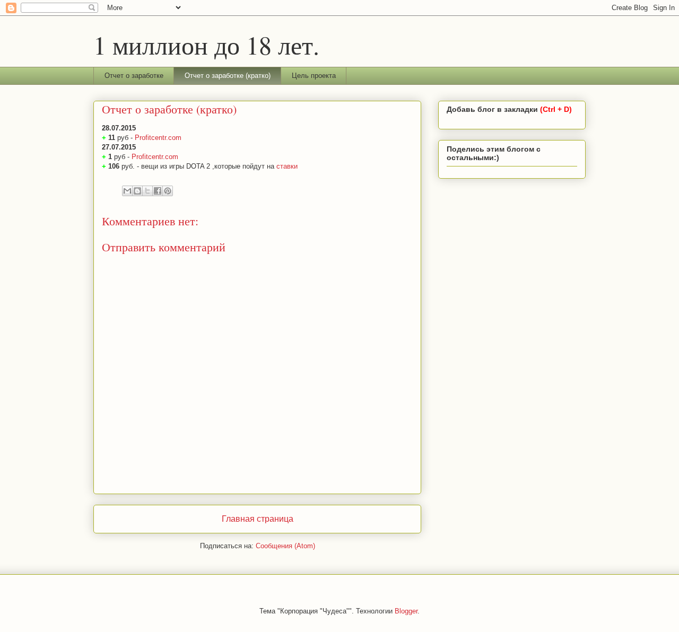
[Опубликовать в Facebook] (157, 191)
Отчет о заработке (134, 76)
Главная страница (257, 518)
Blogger (406, 611)
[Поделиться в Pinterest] (167, 191)
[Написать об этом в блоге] (137, 191)
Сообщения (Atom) (285, 546)
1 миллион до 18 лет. (206, 45)
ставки (287, 166)
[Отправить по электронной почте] (127, 191)
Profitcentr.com (158, 138)
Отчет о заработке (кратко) (228, 76)
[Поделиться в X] (147, 191)
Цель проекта (314, 76)
